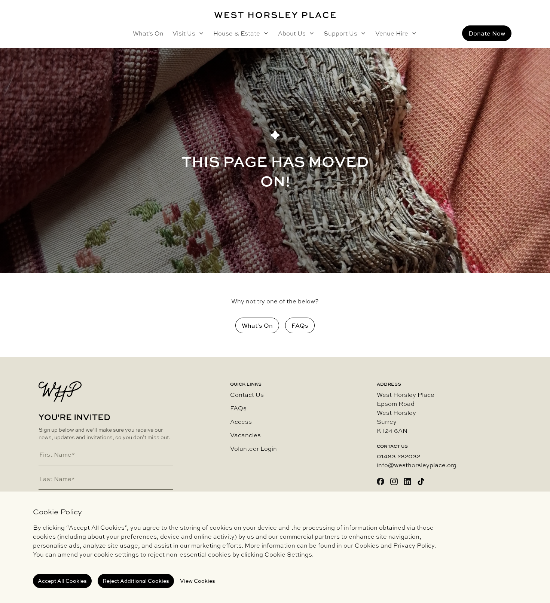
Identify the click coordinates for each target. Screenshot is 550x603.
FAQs (238, 408)
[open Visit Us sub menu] (199, 33)
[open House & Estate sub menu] (264, 33)
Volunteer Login (253, 448)
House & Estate (236, 33)
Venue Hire (391, 33)
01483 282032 (398, 456)
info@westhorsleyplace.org (416, 465)
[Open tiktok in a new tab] (421, 481)
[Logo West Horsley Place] (275, 15)
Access (241, 421)
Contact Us (247, 395)
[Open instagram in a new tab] (394, 481)
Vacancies (245, 435)
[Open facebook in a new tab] (380, 481)
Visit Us (183, 33)
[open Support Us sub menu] (361, 33)
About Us (292, 33)
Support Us (340, 33)
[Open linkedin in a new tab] (407, 481)
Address (389, 384)
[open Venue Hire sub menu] (412, 33)
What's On (148, 33)
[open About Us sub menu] (310, 33)
